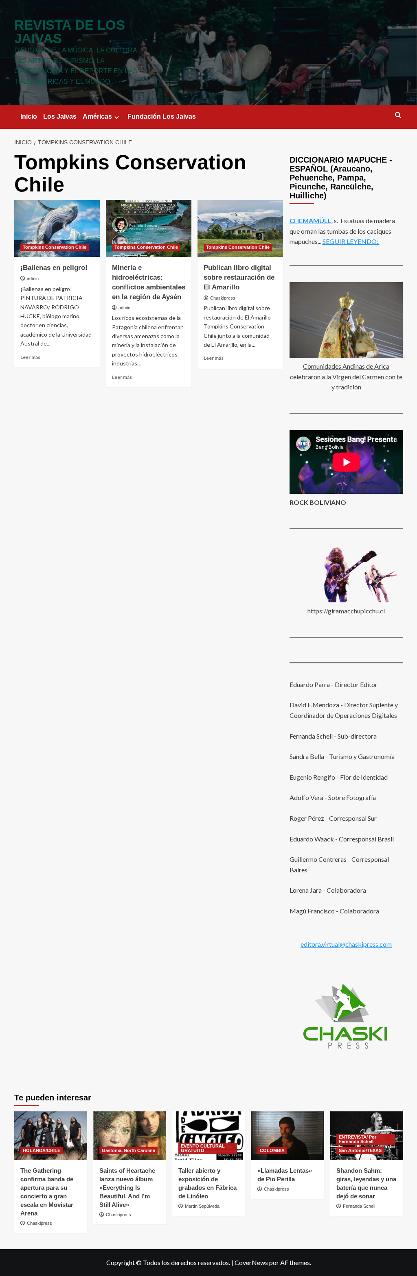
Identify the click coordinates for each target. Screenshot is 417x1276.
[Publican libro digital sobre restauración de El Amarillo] (240, 228)
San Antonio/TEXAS (360, 1150)
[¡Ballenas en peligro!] (57, 228)
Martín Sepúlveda (202, 1206)
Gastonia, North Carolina (128, 1150)
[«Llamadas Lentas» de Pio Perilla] (287, 1135)
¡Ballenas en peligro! (54, 268)
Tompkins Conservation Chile (54, 247)
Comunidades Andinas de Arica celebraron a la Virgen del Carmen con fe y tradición (346, 376)
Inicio (28, 116)
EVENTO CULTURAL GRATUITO (203, 1148)
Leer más (30, 357)
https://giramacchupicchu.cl (346, 611)
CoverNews (251, 1262)
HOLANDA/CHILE (41, 1150)
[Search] (398, 115)
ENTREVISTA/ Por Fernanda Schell (357, 1139)
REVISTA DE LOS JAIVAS (69, 31)
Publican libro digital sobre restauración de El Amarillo (239, 277)
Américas (97, 116)
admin (33, 278)
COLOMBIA (272, 1150)
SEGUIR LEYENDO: (350, 241)
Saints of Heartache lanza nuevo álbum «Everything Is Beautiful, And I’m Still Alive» (127, 1187)
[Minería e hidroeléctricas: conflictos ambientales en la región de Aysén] (148, 228)
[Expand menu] (116, 117)
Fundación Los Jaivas (161, 116)
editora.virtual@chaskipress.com (346, 944)
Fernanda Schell (359, 1206)
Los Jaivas (60, 116)
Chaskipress (222, 298)
